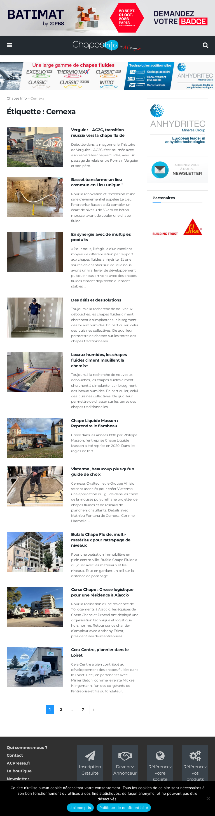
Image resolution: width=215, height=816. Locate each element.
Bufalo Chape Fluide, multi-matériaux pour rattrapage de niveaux (100, 540)
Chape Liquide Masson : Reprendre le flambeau (94, 423)
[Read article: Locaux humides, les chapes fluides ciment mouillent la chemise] (35, 372)
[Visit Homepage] (107, 45)
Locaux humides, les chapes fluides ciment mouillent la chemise (99, 360)
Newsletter (18, 778)
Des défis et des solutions (96, 300)
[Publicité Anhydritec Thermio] (107, 75)
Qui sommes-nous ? (27, 747)
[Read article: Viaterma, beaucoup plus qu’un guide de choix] (35, 486)
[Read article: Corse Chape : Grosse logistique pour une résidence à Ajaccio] (35, 607)
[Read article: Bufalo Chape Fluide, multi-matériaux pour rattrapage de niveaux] (35, 552)
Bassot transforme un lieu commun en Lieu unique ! (97, 182)
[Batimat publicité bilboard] (107, 17)
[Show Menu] (9, 45)
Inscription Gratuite (90, 769)
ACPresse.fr (18, 763)
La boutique (19, 770)
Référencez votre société (160, 773)
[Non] (208, 798)
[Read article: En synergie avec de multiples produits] (35, 252)
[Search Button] (205, 45)
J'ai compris (80, 807)
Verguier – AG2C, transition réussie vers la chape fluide (98, 132)
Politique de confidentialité (123, 807)
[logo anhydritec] (177, 123)
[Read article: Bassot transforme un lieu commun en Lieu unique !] (35, 197)
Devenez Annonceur (125, 769)
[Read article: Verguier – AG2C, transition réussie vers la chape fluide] (35, 147)
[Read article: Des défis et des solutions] (35, 318)
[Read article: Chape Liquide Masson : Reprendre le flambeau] (35, 438)
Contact (15, 755)
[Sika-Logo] (177, 227)
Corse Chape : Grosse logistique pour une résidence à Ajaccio (102, 592)
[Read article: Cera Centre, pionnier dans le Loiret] (35, 667)
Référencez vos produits (195, 773)
